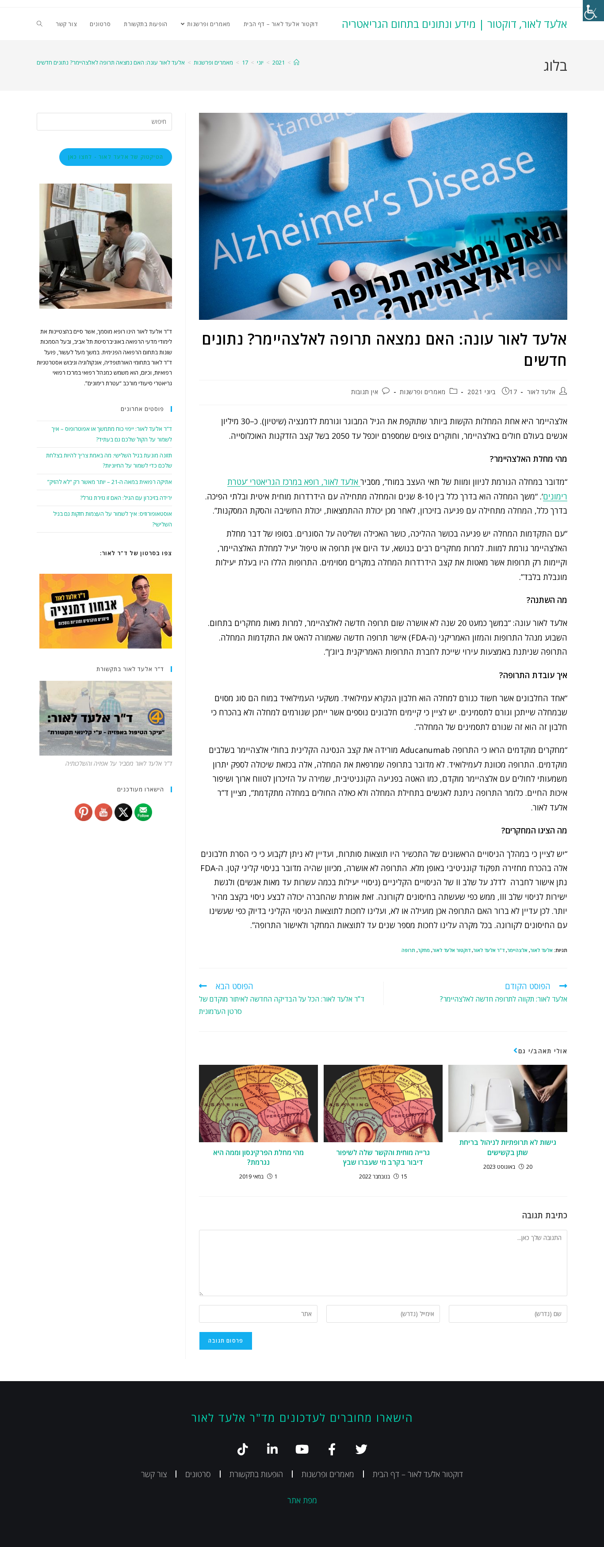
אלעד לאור (541, 392)
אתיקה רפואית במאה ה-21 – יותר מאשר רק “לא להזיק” (109, 482)
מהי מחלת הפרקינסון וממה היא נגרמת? (258, 1157)
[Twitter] (361, 1449)
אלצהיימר (517, 950)
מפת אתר (302, 1500)
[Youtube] (302, 1449)
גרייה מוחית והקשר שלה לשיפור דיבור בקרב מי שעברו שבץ (383, 1157)
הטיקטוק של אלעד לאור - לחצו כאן (115, 157)
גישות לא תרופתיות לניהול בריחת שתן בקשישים (507, 1147)
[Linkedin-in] (273, 1449)
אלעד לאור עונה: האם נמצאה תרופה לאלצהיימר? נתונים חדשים (111, 62)
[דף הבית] (296, 62)
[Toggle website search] (39, 24)
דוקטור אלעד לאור (451, 950)
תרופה (408, 950)
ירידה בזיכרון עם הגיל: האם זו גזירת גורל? (126, 498)
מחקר (424, 950)
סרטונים (198, 1474)
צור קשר (154, 1474)
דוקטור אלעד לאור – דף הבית (418, 1474)
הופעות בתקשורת (256, 1474)
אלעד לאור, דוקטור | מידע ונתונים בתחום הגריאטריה (454, 23)
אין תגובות (364, 392)
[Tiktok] (243, 1449)
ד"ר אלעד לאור (489, 950)
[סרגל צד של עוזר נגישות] (593, 10)
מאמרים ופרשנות (422, 392)
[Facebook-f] (332, 1449)
